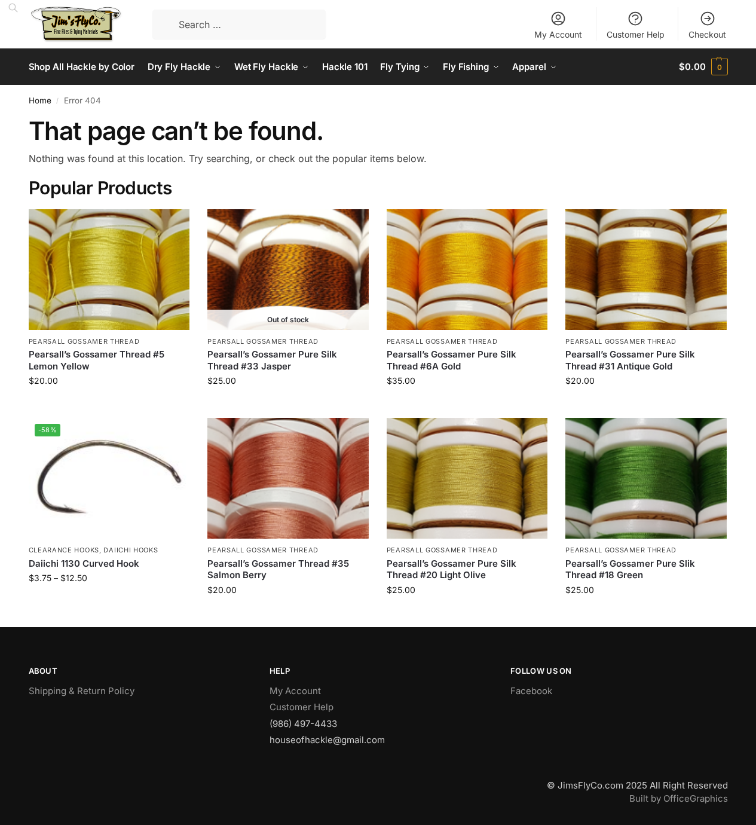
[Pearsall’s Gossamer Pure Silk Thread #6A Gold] (467, 269)
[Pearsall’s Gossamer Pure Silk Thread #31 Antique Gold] (646, 269)
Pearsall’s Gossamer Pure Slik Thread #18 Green (630, 569)
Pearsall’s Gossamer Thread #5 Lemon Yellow (96, 360)
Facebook (531, 690)
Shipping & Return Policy (81, 690)
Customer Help (636, 34)
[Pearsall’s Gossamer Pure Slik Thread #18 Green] (646, 478)
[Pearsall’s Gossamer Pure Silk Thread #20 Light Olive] (467, 478)
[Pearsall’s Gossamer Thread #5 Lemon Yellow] (109, 269)
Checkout (707, 34)
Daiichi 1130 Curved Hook (84, 563)
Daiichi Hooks (130, 550)
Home (40, 100)
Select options (109, 603)
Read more (288, 406)
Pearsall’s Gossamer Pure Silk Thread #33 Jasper (272, 360)
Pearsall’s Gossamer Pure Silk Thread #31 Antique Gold (630, 360)
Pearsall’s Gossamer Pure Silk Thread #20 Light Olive (451, 569)
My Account (558, 34)
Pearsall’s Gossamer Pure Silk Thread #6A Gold (451, 360)
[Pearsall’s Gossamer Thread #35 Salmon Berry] (288, 478)
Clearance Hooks (64, 550)
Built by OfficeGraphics (678, 798)
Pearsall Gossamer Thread (84, 341)
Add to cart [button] (109, 406)
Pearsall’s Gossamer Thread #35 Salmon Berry (278, 569)
